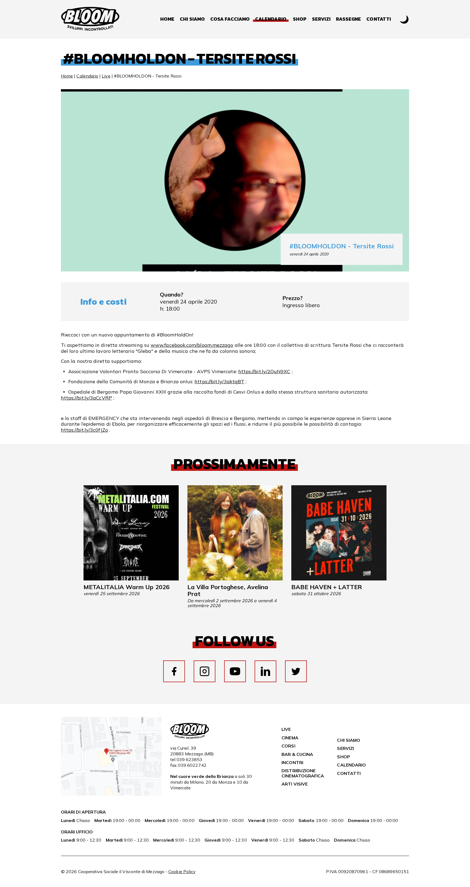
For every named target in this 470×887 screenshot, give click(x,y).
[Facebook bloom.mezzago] (174, 671)
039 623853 (189, 759)
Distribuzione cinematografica (303, 773)
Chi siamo (192, 19)
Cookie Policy (182, 871)
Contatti (378, 19)
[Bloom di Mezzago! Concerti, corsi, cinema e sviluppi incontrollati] (90, 19)
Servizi (321, 19)
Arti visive (295, 784)
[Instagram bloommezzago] (204, 671)
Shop (300, 19)
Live (106, 76)
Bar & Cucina (297, 754)
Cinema (290, 737)
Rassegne (348, 19)
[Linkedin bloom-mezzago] (265, 671)
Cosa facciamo (230, 19)
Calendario (87, 76)
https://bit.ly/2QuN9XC (264, 371)
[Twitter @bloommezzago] (296, 671)
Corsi (288, 746)
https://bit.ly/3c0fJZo (84, 430)
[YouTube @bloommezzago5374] (235, 671)
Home (167, 19)
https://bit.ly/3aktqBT (219, 381)
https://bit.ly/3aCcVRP (86, 398)
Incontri (292, 762)
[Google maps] (111, 794)
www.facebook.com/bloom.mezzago (192, 345)
